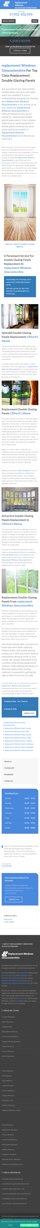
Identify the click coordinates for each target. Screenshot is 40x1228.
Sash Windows (8, 1022)
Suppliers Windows (9, 1154)
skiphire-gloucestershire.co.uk (13, 1189)
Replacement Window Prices (13, 1164)
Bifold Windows (8, 1056)
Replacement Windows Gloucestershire (19, 750)
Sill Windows (7, 1076)
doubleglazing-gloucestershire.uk (15, 1199)
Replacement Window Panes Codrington (19, 747)
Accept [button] (29, 1225)
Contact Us (28, 713)
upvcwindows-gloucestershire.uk (14, 1204)
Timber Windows (9, 1017)
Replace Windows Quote (11, 1110)
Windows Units (8, 1100)
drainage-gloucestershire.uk (13, 1179)
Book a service (8, 21)
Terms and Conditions (21, 1219)
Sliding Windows (8, 1150)
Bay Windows (7, 1081)
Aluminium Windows (10, 1130)
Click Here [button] (34, 1221)
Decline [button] (10, 1225)
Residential (8, 775)
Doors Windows (8, 1051)
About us (7, 762)
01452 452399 (21, 40)
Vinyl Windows (8, 1125)
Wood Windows (8, 1135)
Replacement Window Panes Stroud (18, 728)
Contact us (8, 781)
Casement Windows (10, 1140)
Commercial (9, 768)
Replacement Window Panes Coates (18, 738)
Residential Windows (10, 1032)
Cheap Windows (8, 1096)
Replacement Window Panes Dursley (18, 735)
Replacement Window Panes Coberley (18, 741)
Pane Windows (8, 1071)
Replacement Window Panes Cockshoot (19, 744)
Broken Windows (9, 1105)
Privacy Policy (34, 1219)
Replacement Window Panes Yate (17, 731)
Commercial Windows (11, 1037)
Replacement (7, 1027)
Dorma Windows (9, 1091)
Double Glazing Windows (11, 1042)
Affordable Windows (10, 1145)
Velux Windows (8, 1086)
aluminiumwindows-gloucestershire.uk (16, 1194)
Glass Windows (8, 1046)
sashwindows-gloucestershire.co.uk (16, 1184)
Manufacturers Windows (11, 1159)
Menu (35, 21)
